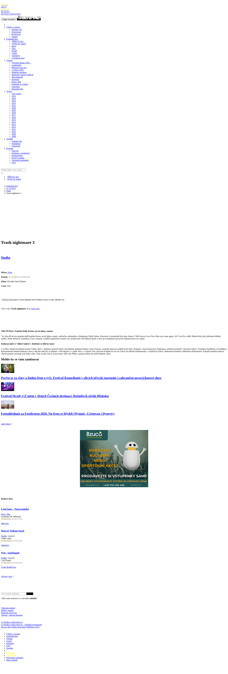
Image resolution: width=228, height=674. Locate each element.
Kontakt (9, 148)
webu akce (35, 309)
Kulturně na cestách (20, 84)
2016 (14, 117)
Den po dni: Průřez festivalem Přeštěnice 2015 (20, 627)
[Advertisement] (114, 215)
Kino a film (16, 82)
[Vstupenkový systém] (114, 486)
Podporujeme (17, 155)
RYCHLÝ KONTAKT (11, 14)
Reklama (10, 643)
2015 (14, 120)
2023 (14, 101)
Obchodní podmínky (20, 160)
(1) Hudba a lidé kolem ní (11, 622)
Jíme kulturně (17, 77)
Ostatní (15, 37)
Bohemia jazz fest (19, 67)
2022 (14, 103)
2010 (14, 132)
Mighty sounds (7, 610)
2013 (14, 125)
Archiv (9, 91)
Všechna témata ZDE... (21, 63)
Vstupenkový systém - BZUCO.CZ (16, 672)
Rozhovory (16, 34)
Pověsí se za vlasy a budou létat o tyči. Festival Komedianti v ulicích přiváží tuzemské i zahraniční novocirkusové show (81, 378)
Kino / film (5, 514)
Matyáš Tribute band (12, 530)
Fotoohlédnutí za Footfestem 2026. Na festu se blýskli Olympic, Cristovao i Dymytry (58, 413)
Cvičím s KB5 (18, 70)
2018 (14, 113)
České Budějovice (8, 567)
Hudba (5, 257)
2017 (14, 115)
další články (6, 424)
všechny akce (6, 576)
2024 (14, 98)
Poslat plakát (11, 655)
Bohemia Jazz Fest (9, 613)
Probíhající (16, 144)
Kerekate (15, 79)
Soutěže (9, 139)
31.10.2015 (11, 188)
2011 (14, 129)
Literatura (16, 86)
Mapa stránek (12, 660)
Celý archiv (16, 94)
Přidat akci (10, 653)
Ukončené (16, 146)
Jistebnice (5, 545)
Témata (9, 60)
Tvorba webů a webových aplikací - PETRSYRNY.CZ (44, 669)
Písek (8, 191)
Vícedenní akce (18, 58)
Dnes (14, 46)
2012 (14, 127)
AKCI (5, 5)
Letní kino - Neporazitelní (15, 509)
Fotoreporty (16, 32)
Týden (14, 53)
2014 (14, 122)
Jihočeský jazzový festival (22, 75)
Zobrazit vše (17, 29)
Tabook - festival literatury (12, 615)
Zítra (14, 48)
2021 (14, 105)
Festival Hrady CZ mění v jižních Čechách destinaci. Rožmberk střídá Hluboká (55, 396)
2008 (14, 136)
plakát (19, 44)
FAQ (14, 163)
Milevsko (5, 523)
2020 (14, 108)
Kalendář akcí (12, 39)
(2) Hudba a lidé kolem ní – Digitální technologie (21, 625)
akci (18, 41)
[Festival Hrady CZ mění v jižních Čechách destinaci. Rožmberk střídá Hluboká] (7, 390)
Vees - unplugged (10, 552)
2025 (14, 96)
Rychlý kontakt (18, 158)
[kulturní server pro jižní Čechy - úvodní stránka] (29, 19)
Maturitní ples (17, 89)
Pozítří (14, 51)
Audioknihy (17, 65)
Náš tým (15, 151)
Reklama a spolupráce (21, 153)
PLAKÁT (5, 10)
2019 (14, 110)
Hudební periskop (19, 72)
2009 (14, 134)
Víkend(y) (16, 56)
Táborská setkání (8, 608)
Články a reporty (13, 27)
